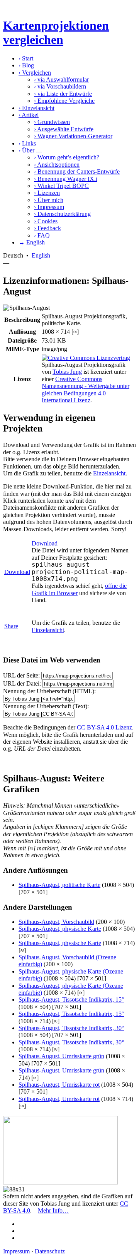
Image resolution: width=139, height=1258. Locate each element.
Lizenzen (47, 192)
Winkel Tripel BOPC (61, 185)
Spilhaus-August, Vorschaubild (56, 921)
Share (11, 626)
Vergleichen (35, 72)
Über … (30, 150)
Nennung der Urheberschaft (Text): (46, 706)
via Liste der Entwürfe (63, 93)
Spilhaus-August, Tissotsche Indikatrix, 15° (71, 999)
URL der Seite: (21, 675)
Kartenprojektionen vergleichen (56, 32)
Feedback (47, 228)
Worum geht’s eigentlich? (66, 157)
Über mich (48, 200)
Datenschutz (50, 1251)
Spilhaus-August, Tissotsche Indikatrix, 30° (71, 1028)
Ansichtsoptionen (57, 164)
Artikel (29, 115)
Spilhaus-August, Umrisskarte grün (61, 1056)
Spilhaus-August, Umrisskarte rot (59, 1084)
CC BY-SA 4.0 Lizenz (104, 727)
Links (27, 143)
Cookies (46, 221)
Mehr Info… (53, 1210)
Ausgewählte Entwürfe (63, 129)
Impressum (49, 207)
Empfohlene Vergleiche (64, 100)
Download (17, 572)
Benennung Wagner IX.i (65, 179)
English (41, 255)
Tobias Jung (67, 371)
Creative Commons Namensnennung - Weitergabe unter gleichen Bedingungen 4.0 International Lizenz (85, 389)
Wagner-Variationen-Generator (73, 136)
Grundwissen (52, 122)
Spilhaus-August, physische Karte (60, 928)
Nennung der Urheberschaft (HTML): (49, 691)
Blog (26, 65)
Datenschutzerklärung (62, 214)
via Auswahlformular (61, 79)
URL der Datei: (22, 683)
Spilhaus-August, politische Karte (59, 885)
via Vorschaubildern (60, 86)
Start (26, 58)
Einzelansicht (36, 108)
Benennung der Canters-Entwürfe (77, 171)
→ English (32, 242)
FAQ (42, 235)
